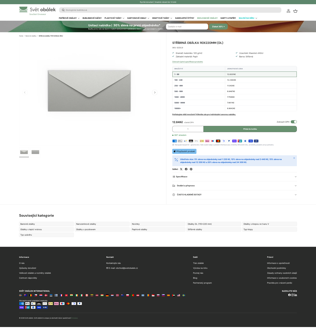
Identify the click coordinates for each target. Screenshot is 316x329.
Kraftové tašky (160, 18)
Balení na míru (246, 18)
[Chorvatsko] (41, 295)
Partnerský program (202, 283)
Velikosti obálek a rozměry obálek (35, 273)
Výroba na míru (200, 268)
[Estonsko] (51, 295)
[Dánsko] (46, 295)
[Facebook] (289, 295)
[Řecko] (143, 295)
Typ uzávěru (26, 235)
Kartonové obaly (136, 18)
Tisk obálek (198, 263)
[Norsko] (117, 295)
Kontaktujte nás (113, 263)
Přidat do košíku (250, 129)
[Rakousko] (138, 295)
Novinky (136, 224)
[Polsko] (127, 295)
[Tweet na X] (181, 169)
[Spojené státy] (178, 295)
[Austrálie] (25, 295)
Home (21, 36)
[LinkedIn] (295, 295)
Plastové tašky (113, 18)
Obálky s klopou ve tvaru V (256, 224)
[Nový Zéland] (122, 295)
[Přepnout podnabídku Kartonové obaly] (148, 18)
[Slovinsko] (163, 295)
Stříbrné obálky (195, 229)
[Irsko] (76, 295)
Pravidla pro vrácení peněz (279, 283)
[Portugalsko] (132, 295)
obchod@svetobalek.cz (127, 268)
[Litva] (92, 295)
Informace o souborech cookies (282, 278)
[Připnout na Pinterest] (191, 169)
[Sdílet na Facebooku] (186, 169)
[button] (295, 11)
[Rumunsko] (148, 295)
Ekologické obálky (207, 18)
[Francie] (61, 295)
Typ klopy (248, 229)
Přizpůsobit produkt (185, 151)
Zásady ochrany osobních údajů (282, 273)
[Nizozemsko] (112, 295)
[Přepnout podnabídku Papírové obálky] (78, 18)
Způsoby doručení (27, 268)
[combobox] (170, 10)
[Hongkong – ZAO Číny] (66, 295)
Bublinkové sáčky (92, 18)
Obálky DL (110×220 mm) (200, 224)
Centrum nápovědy (28, 278)
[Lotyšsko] (97, 295)
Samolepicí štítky (184, 18)
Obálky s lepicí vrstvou (31, 229)
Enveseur (74, 318)
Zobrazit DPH (283, 122)
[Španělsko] (168, 295)
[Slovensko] (158, 295)
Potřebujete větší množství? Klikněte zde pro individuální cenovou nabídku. (204, 114)
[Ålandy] (20, 295)
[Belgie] (30, 295)
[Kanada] (86, 295)
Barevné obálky (31, 36)
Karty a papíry (228, 18)
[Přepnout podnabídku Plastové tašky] (123, 18)
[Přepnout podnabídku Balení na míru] (256, 18)
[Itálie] (81, 295)
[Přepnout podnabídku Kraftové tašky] (171, 18)
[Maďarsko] (102, 295)
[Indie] (71, 295)
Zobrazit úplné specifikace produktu (187, 62)
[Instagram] (292, 295)
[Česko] (35, 295)
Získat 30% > (218, 26)
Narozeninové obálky (86, 224)
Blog (195, 278)
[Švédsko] (183, 295)
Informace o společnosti (278, 263)
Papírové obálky (68, 18)
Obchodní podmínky (276, 268)
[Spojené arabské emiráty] (173, 295)
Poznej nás (198, 273)
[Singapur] (153, 295)
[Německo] (107, 295)
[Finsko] (56, 295)
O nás (21, 263)
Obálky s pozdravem (86, 229)
